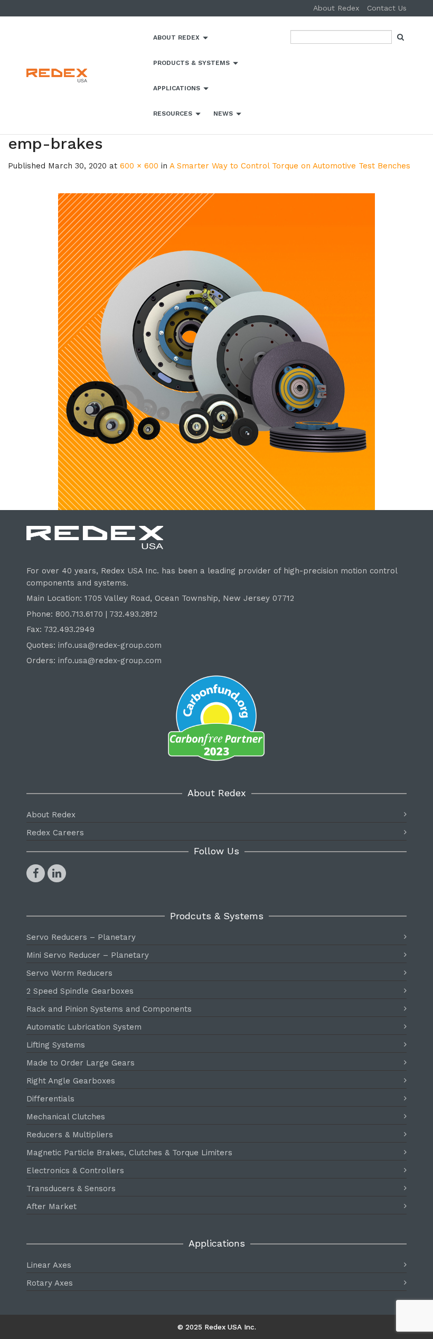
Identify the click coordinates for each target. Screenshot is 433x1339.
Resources (172, 113)
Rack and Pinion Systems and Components (109, 1009)
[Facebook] (35, 873)
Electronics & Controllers (75, 1170)
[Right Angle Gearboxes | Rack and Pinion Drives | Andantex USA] (85, 76)
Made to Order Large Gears (80, 1063)
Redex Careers (55, 832)
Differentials (50, 1099)
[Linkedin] (57, 873)
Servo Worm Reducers (69, 973)
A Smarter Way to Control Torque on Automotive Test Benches (290, 166)
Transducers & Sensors (71, 1188)
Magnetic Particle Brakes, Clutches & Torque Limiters (129, 1152)
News (223, 113)
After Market (51, 1206)
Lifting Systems (55, 1045)
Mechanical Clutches (65, 1116)
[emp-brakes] (216, 351)
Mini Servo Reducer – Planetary (87, 955)
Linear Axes (48, 1265)
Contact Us (387, 8)
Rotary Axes (49, 1283)
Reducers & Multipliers (69, 1134)
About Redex (336, 8)
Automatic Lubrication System (84, 1027)
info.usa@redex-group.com (110, 645)
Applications (176, 88)
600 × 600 (139, 166)
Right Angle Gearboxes (70, 1081)
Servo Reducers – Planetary (81, 937)
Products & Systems (191, 63)
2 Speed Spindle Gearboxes (80, 991)
